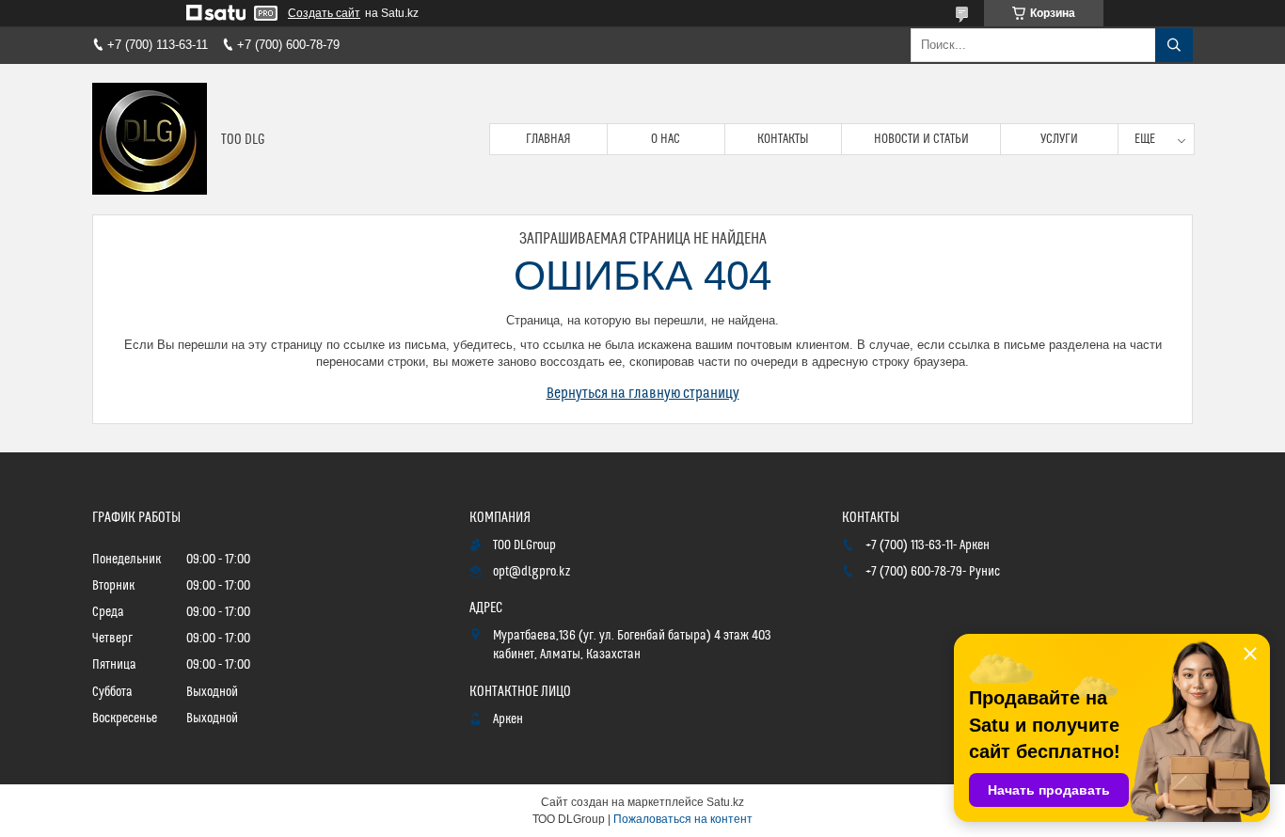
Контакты (783, 139)
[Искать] (1174, 45)
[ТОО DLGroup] (149, 139)
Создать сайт (324, 13)
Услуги (1059, 139)
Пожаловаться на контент (683, 819)
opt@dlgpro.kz (531, 571)
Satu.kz (725, 802)
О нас (665, 139)
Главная (548, 139)
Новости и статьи (921, 139)
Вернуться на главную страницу (643, 393)
